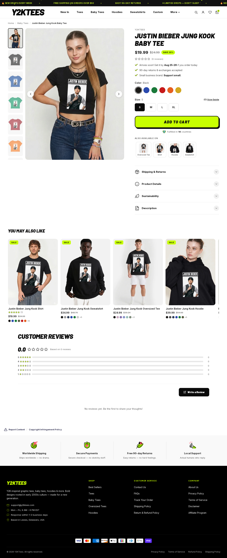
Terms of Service (197, 500)
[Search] (196, 12)
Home (11, 23)
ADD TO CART (177, 121)
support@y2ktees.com (22, 505)
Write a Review (196, 392)
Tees (80, 12)
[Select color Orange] (170, 90)
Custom (158, 12)
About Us (193, 487)
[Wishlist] (210, 12)
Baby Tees (97, 12)
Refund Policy (195, 552)
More (173, 12)
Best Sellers (95, 487)
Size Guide (213, 99)
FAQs (137, 493)
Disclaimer (194, 506)
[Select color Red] (162, 90)
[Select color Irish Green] (154, 90)
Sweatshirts (137, 12)
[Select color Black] (138, 90)
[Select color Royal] (146, 90)
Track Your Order (143, 500)
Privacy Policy (196, 493)
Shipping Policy (142, 506)
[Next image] (118, 94)
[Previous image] (30, 94)
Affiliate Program (197, 512)
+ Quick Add (32, 301)
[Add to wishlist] (53, 243)
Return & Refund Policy (146, 512)
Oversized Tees (97, 506)
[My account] (203, 12)
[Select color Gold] (178, 90)
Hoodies (117, 12)
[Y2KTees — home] (28, 12)
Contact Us (140, 487)
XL (173, 107)
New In (64, 12)
